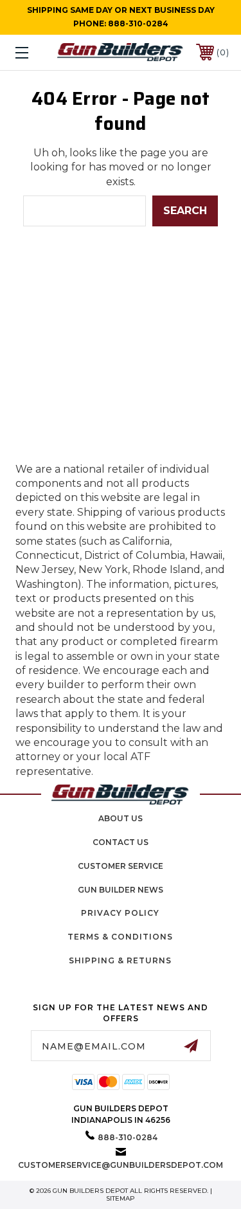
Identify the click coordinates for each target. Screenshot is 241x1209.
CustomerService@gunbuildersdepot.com (120, 1165)
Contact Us (120, 842)
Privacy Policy (120, 913)
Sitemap (120, 1198)
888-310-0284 (138, 23)
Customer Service (120, 866)
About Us (120, 818)
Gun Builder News (120, 890)
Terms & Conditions (120, 936)
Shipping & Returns (120, 960)
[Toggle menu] (36, 52)
